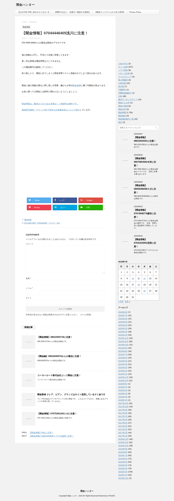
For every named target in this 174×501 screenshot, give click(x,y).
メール (29, 288)
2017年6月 (123, 420)
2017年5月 (123, 423)
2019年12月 (123, 338)
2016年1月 (123, 475)
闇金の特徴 (123, 106)
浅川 (58, 223)
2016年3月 (123, 468)
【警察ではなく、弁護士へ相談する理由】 (72, 12)
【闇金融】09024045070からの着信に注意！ (59, 356)
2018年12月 (123, 377)
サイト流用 (123, 67)
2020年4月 (123, 325)
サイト (29, 298)
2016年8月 (123, 452)
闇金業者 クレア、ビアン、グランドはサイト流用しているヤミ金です (71, 394)
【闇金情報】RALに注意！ (41, 432)
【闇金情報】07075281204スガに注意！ (57, 413)
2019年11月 (123, 341)
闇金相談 (122, 116)
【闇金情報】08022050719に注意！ (55, 337)
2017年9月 (123, 410)
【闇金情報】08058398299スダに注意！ (145, 189)
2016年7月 (123, 455)
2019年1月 (123, 374)
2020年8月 (123, 312)
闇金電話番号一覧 (125, 119)
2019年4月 (123, 364)
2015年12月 (123, 478)
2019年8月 (123, 351)
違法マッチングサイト (127, 99)
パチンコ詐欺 (124, 73)
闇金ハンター (25, 5)
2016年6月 (123, 459)
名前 (28, 278)
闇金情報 (27, 220)
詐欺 (120, 96)
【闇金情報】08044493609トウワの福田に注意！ (51, 436)
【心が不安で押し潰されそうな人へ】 (34, 12)
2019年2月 (123, 371)
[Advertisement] (42, 131)
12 (144, 278)
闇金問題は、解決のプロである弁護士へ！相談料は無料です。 (50, 104)
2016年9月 (123, 449)
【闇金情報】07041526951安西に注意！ (145, 243)
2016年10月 (123, 446)
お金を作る (123, 64)
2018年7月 (123, 387)
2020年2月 (123, 332)
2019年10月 (123, 345)
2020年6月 (123, 319)
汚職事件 (122, 90)
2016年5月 (123, 462)
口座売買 (122, 83)
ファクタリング (125, 77)
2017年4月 (123, 426)
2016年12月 (123, 439)
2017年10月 (123, 406)
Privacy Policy (135, 12)
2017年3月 (123, 429)
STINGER (111, 496)
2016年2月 (123, 472)
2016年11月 (123, 442)
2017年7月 (123, 416)
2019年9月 (123, 348)
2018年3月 (123, 397)
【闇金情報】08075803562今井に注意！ (145, 162)
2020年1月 (123, 335)
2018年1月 (123, 400)
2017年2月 (123, 433)
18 (139, 285)
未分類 (121, 86)
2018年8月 (123, 384)
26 (144, 291)
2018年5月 (123, 390)
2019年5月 (123, 361)
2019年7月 (123, 354)
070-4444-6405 (30, 223)
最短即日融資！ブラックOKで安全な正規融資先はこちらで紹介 (51, 110)
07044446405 (42, 223)
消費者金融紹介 (125, 93)
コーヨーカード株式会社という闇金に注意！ (59, 375)
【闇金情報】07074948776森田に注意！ (145, 213)
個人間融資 (123, 80)
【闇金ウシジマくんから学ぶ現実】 (110, 12)
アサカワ (51, 223)
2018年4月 (123, 393)
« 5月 (120, 301)
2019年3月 (123, 367)
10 (133, 278)
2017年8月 (123, 413)
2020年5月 (123, 322)
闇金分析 (122, 109)
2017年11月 (123, 403)
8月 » (127, 301)
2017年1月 (123, 436)
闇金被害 (77, 85)
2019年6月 (123, 358)
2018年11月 (123, 380)
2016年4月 (123, 465)
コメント (29, 244)
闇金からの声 (124, 103)
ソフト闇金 (123, 70)
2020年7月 (123, 315)
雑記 (120, 122)
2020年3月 (123, 328)
